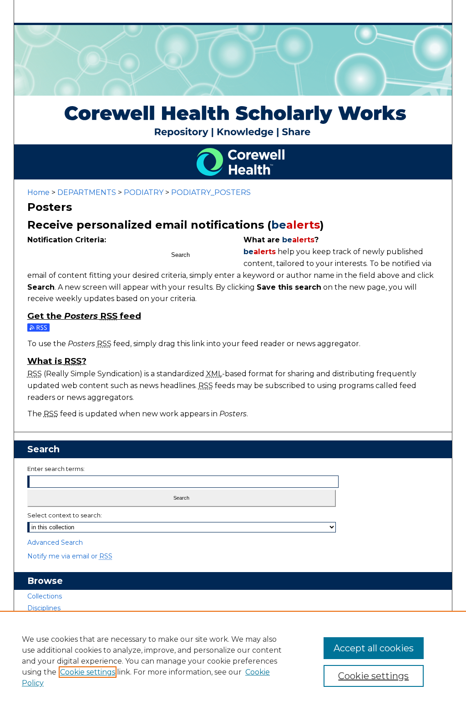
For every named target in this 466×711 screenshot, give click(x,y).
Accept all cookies (374, 648)
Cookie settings (87, 672)
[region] (233, 661)
